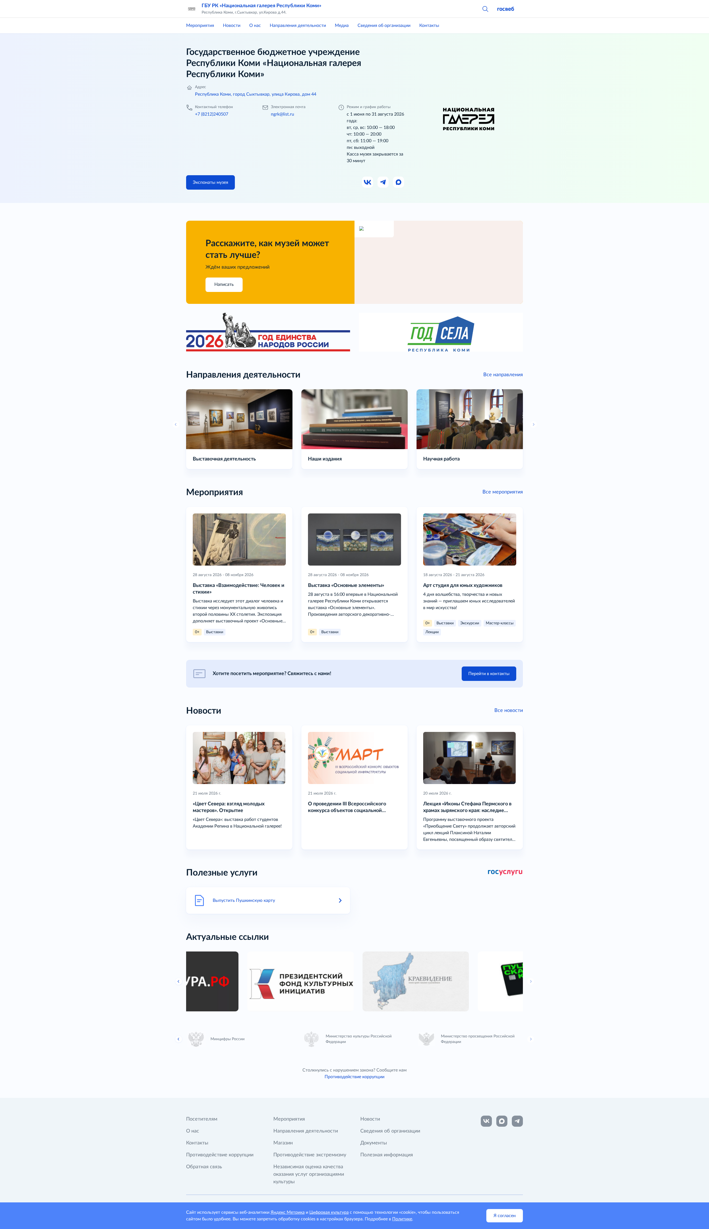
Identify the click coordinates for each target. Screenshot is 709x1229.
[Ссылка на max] (501, 1121)
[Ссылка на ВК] (368, 182)
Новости (231, 25)
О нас (255, 25)
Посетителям (201, 1119)
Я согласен (505, 1215)
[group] (239, 981)
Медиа (342, 25)
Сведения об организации (384, 25)
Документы (373, 1143)
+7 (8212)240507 (211, 114)
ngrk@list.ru (282, 114)
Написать (224, 284)
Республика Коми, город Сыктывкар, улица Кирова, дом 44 (255, 94)
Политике (402, 1219)
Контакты (429, 25)
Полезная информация (386, 1154)
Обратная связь (204, 1166)
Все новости (508, 710)
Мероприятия (200, 25)
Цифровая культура (329, 1212)
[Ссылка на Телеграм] (383, 182)
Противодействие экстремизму (309, 1154)
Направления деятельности (298, 25)
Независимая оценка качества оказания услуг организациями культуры (308, 1174)
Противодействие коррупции (354, 1077)
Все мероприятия (502, 492)
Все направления (503, 374)
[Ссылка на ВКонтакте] (486, 1121)
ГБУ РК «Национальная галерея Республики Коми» (261, 5)
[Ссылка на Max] (399, 182)
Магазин (283, 1143)
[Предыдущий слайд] (178, 981)
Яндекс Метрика (288, 1212)
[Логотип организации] (191, 8)
